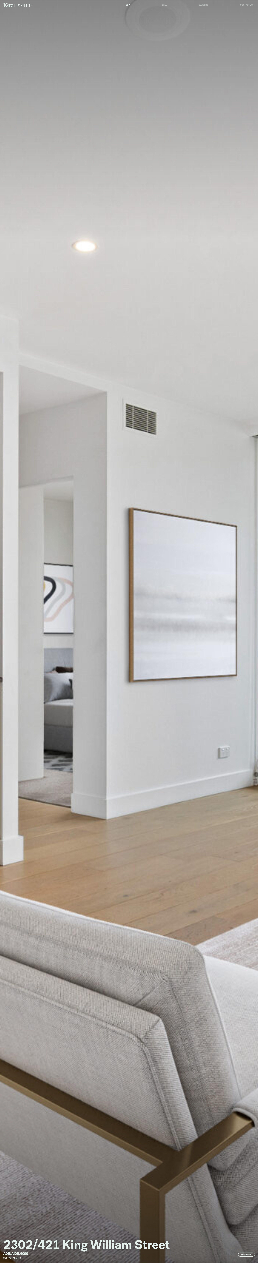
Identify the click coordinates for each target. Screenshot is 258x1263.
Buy (128, 5)
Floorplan (246, 1254)
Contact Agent (11, 1258)
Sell (164, 5)
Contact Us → (247, 5)
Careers (203, 5)
